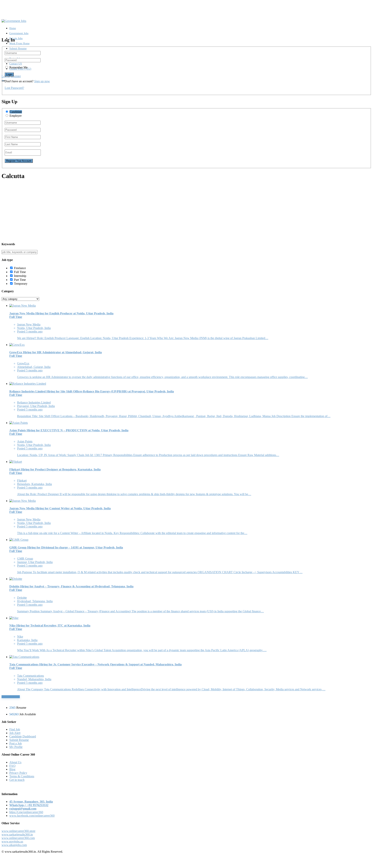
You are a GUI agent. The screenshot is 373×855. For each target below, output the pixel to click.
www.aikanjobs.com (14, 845)
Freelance (20, 268)
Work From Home (19, 43)
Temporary (20, 283)
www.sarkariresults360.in (17, 834)
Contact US (15, 63)
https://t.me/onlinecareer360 (26, 812)
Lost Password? (14, 88)
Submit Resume (18, 48)
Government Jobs (18, 33)
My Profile (16, 747)
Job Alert (14, 733)
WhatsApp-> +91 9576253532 (28, 805)
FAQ (12, 765)
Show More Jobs (11, 696)
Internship (20, 275)
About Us (15, 762)
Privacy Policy (18, 772)
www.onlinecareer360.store (18, 831)
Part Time (20, 279)
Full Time (20, 272)
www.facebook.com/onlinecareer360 (32, 815)
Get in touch (16, 779)
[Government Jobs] (14, 21)
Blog (12, 769)
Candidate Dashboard (22, 736)
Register (16, 76)
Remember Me (18, 67)
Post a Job (15, 743)
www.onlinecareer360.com (18, 838)
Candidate (16, 111)
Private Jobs (16, 38)
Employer (16, 115)
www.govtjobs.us (12, 841)
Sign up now (42, 81)
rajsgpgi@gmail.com (22, 808)
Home (12, 28)
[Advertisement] (118, 211)
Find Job (14, 729)
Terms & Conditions (21, 776)
